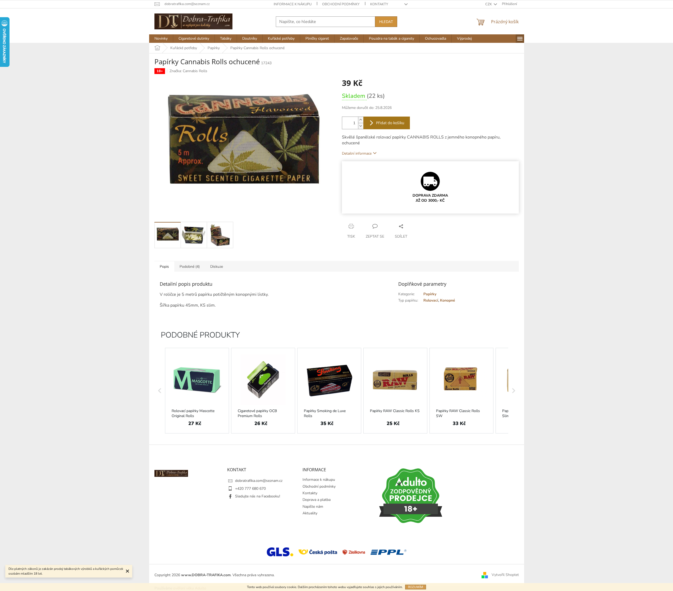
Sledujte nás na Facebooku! (257, 496)
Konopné (447, 300)
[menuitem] (161, 38)
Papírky (429, 294)
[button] (159, 391)
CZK (489, 4)
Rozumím (415, 587)
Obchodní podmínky (341, 4)
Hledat (386, 21)
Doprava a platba (317, 499)
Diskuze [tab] (216, 266)
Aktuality (310, 513)
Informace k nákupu (293, 4)
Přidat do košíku (390, 122)
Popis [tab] (164, 266)
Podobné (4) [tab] (190, 266)
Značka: (188, 70)
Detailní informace (357, 153)
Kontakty (379, 4)
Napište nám (313, 506)
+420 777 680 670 (250, 488)
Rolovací (430, 300)
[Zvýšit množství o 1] (360, 120)
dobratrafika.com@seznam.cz (258, 480)
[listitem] (197, 390)
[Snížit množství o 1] (360, 126)
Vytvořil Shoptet (505, 574)
